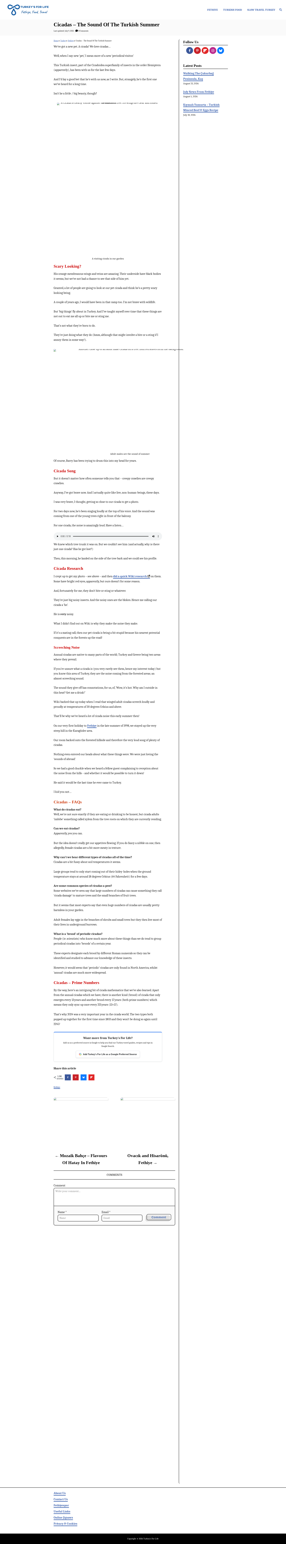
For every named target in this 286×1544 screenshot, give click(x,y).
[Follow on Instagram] (212, 50)
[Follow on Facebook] (189, 50)
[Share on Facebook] (68, 1077)
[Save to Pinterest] (76, 1077)
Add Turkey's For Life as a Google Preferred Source (108, 1054)
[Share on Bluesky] (84, 1077)
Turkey (63, 41)
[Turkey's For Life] (40, 9)
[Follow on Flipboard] (205, 50)
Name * (62, 1212)
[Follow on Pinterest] (197, 50)
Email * (106, 1212)
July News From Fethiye (198, 92)
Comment (59, 1185)
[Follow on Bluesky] (220, 50)
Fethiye (71, 41)
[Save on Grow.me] (99, 1077)
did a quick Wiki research (130, 576)
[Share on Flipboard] (91, 1077)
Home (56, 41)
